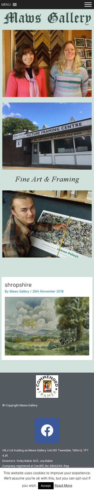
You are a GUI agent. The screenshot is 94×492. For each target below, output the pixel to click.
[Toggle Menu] (88, 4)
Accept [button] (46, 485)
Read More (63, 485)
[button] (6, 4)
